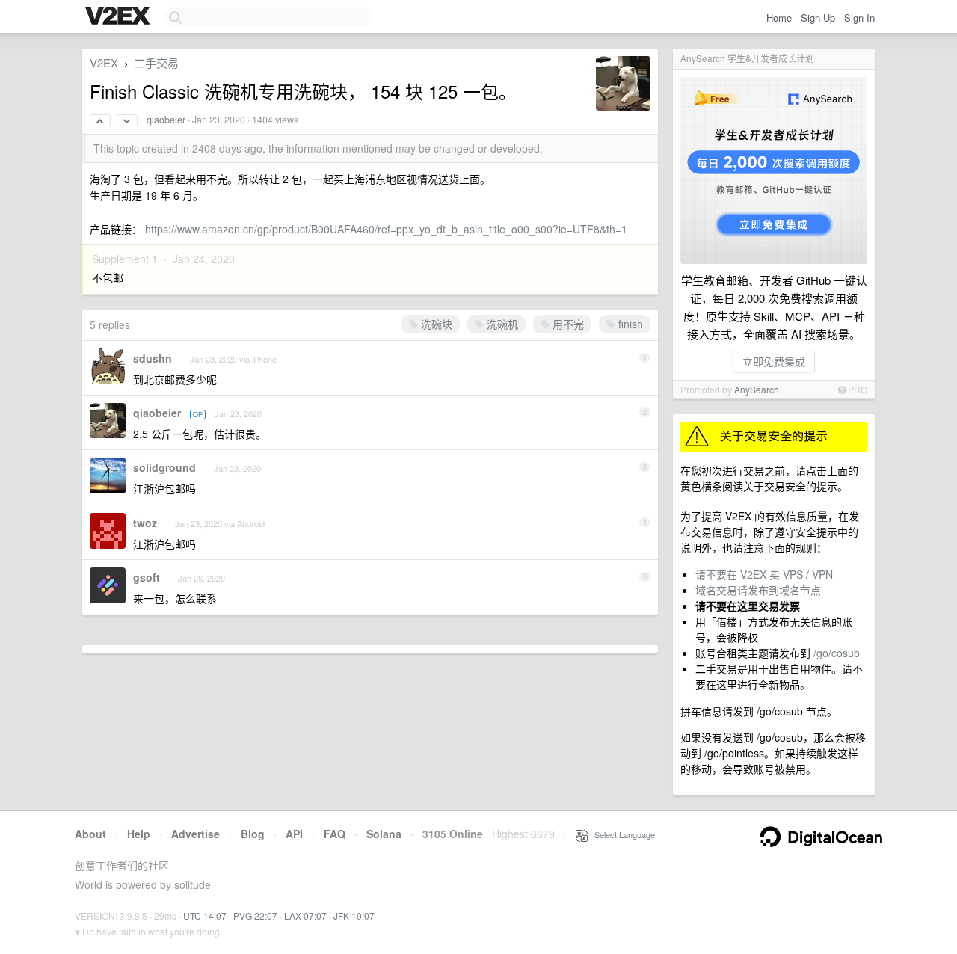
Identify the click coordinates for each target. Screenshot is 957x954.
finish (629, 323)
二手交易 (156, 62)
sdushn (152, 358)
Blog (253, 833)
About (90, 833)
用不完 (567, 323)
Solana (383, 833)
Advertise (195, 833)
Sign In (859, 17)
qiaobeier (166, 119)
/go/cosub (836, 652)
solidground (164, 467)
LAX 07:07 (305, 915)
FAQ (334, 833)
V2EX (104, 62)
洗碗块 (435, 323)
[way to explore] (119, 17)
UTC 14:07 (205, 915)
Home (779, 17)
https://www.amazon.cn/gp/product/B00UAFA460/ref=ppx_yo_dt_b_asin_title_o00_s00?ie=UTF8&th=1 (386, 228)
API (294, 833)
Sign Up (818, 17)
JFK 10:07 (354, 915)
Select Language (621, 834)
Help (138, 833)
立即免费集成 (773, 361)
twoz (145, 522)
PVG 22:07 (255, 915)
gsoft (146, 577)
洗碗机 (501, 323)
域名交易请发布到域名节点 (758, 589)
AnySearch (756, 389)
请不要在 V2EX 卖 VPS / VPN (764, 574)
